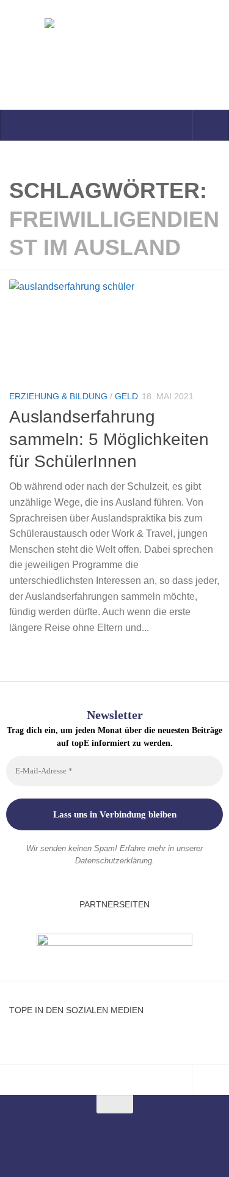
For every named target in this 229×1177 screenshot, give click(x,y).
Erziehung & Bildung (58, 396)
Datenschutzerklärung (113, 860)
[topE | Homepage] (114, 55)
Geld (126, 396)
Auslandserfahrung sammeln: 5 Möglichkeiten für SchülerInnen (109, 439)
